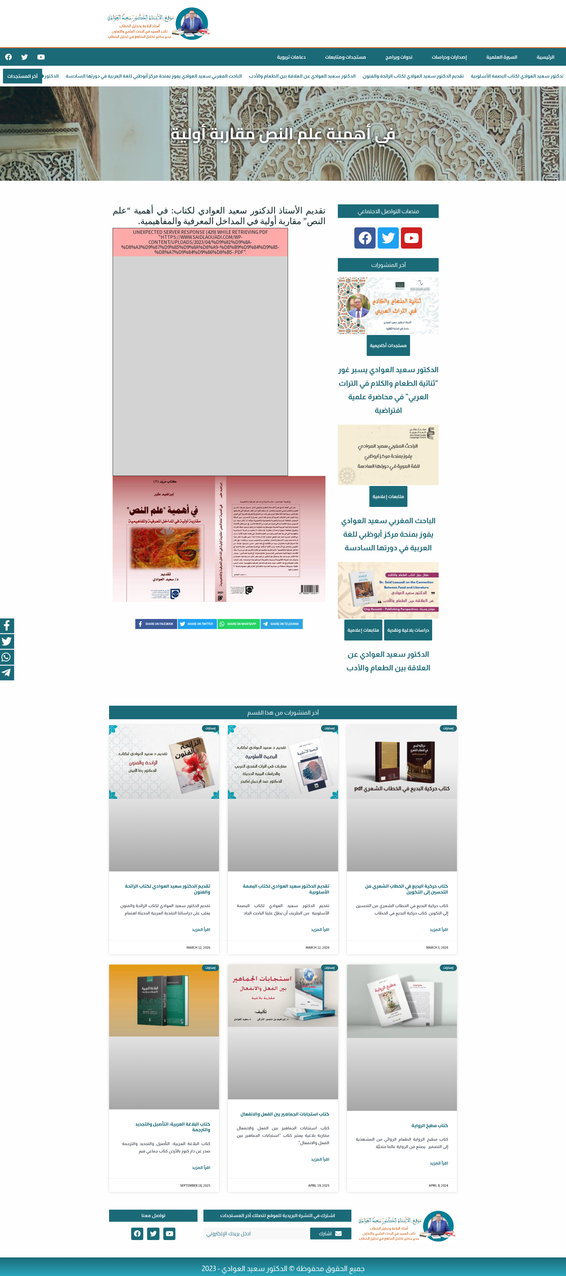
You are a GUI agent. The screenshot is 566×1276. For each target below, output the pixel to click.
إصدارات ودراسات (449, 56)
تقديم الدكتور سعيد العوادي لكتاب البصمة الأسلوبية (456, 75)
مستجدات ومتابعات (345, 56)
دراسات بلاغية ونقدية (408, 630)
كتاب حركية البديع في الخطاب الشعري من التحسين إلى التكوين (406, 889)
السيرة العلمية (501, 56)
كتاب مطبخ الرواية (430, 1125)
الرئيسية (546, 56)
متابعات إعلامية (388, 496)
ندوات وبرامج (399, 56)
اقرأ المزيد (201, 929)
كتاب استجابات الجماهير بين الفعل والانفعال (285, 1114)
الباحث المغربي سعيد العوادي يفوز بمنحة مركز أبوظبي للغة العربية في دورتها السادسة (388, 534)
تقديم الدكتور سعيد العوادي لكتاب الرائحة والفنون (345, 75)
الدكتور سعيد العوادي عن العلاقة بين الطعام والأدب (234, 75)
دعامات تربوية (291, 56)
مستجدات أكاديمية (388, 345)
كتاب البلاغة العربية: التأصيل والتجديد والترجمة (172, 1127)
